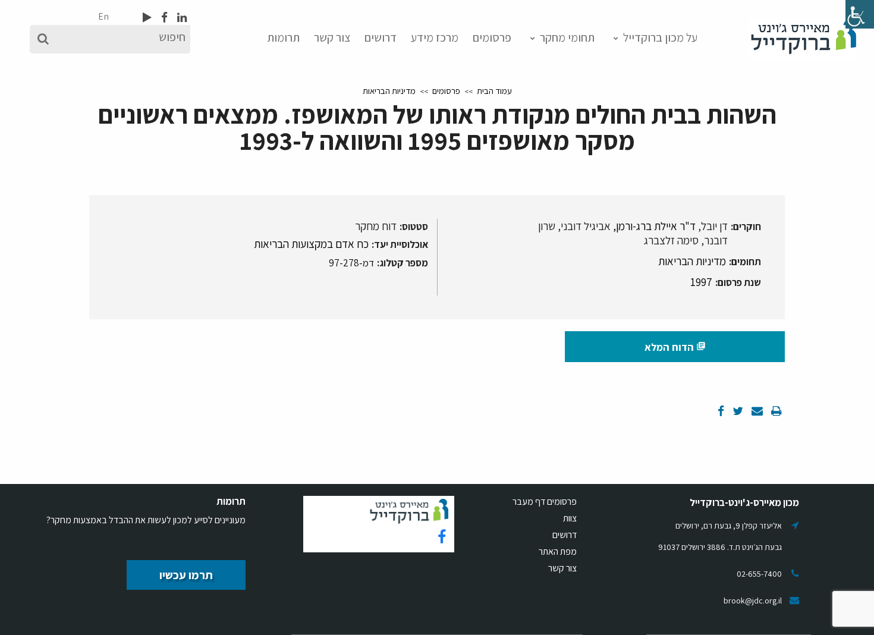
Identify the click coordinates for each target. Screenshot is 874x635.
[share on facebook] (721, 411)
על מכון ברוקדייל (660, 37)
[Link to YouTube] (147, 17)
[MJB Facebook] (163, 17)
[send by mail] (756, 411)
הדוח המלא (675, 347)
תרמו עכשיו (186, 575)
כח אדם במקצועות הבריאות (311, 244)
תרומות (283, 37)
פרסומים (492, 37)
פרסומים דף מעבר (545, 501)
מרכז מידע (434, 37)
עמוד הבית (494, 90)
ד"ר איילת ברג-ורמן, (654, 226)
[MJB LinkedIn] (180, 17)
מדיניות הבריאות (389, 90)
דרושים (380, 37)
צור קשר (332, 37)
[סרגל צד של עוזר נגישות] (859, 14)
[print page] (775, 411)
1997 (701, 282)
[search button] (43, 39)
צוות (570, 518)
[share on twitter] (736, 411)
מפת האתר (558, 551)
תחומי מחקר (567, 37)
